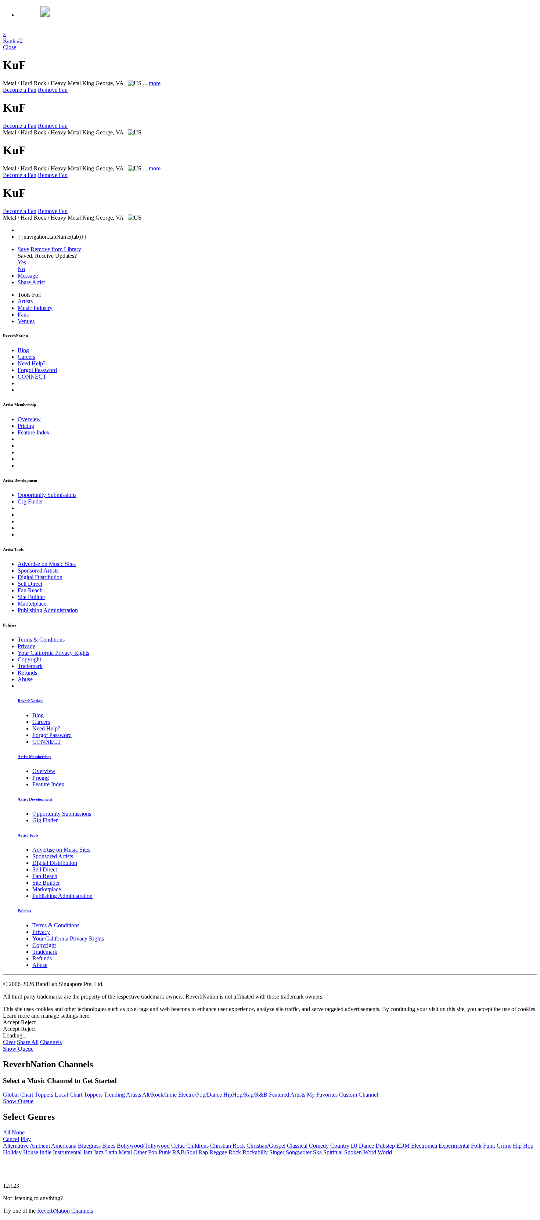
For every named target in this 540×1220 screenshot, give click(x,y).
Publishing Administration (48, 610)
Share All (28, 1042)
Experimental (454, 1146)
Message (28, 275)
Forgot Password (37, 370)
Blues (108, 1146)
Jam (87, 1152)
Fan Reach (30, 590)
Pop (152, 1152)
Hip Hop (523, 1146)
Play (26, 1139)
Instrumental (67, 1152)
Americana (63, 1146)
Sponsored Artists (38, 570)
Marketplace (32, 603)
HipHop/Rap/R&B (245, 1094)
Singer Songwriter (290, 1152)
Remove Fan (53, 90)
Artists (25, 301)
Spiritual (333, 1152)
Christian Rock (227, 1146)
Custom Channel (358, 1094)
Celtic (178, 1146)
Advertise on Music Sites (47, 564)
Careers (26, 357)
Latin (111, 1152)
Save (23, 249)
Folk (476, 1146)
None (18, 1132)
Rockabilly (255, 1152)
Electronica (424, 1146)
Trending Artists (122, 1094)
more (155, 83)
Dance (366, 1146)
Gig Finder (30, 501)
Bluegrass (89, 1146)
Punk (165, 1152)
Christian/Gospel (265, 1146)
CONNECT (32, 376)
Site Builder (31, 597)
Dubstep (385, 1146)
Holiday (12, 1152)
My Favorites (322, 1094)
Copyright (29, 659)
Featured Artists (287, 1094)
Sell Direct (30, 584)
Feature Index (34, 432)
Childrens (197, 1146)
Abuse (25, 679)
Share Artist (31, 282)
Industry (35, 308)
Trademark (30, 666)
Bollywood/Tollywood (143, 1146)
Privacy (26, 646)
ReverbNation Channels (65, 1211)
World (385, 1152)
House (30, 1152)
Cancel (11, 1139)
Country (339, 1146)
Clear (9, 1042)
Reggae (218, 1152)
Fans (23, 314)
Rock (234, 1152)
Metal (125, 1152)
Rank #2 (13, 40)
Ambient (40, 1146)
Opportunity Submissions (47, 495)
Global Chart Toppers (28, 1094)
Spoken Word (360, 1152)
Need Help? (32, 363)
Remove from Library (55, 249)
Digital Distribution (40, 577)
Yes (22, 262)
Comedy (319, 1146)
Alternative (16, 1146)
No (21, 269)
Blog (23, 350)
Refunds (27, 672)
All (6, 1132)
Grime (504, 1146)
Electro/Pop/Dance (200, 1094)
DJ (354, 1146)
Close (9, 47)
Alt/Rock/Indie (159, 1094)
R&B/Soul (184, 1152)
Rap (203, 1152)
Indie (45, 1152)
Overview (29, 419)
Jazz (99, 1152)
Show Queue (18, 1049)
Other (140, 1152)
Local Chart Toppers (78, 1094)
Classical (297, 1146)
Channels (51, 1042)
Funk (489, 1146)
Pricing (26, 426)
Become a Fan (19, 90)
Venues (26, 321)
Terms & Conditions (41, 639)
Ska (317, 1152)
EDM (403, 1146)
